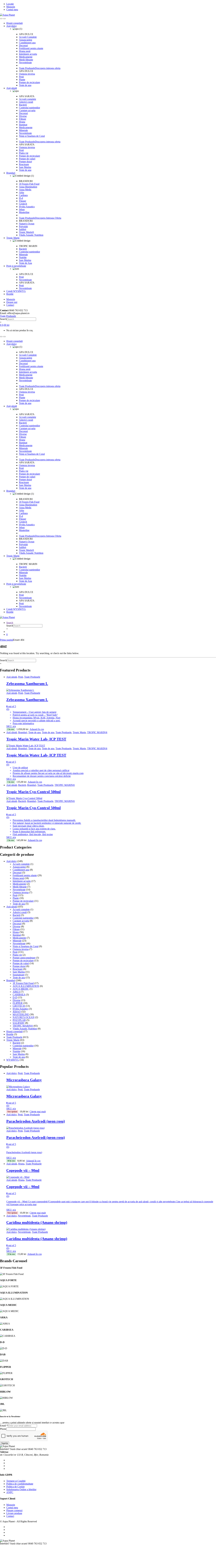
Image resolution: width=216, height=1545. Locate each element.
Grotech (23, 203)
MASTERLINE (21, 1014)
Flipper (22, 201)
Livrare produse (14, 1513)
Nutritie (23, 257)
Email (4, 1425)
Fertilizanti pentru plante (31, 48)
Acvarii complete (27, 99)
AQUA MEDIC (21, 989)
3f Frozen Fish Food (29, 184)
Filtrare (22, 119)
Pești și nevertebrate (16, 266)
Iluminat (23, 124)
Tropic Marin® (26, 232)
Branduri (10, 173)
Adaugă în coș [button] (37, 729)
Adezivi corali (26, 102)
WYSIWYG (12, 1059)
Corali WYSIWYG (16, 291)
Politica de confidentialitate (19, 1483)
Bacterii (23, 104)
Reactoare (24, 164)
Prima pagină (6, 639)
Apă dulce (11, 26)
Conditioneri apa (27, 42)
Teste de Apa (25, 263)
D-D (15, 997)
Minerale (23, 130)
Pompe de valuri (27, 158)
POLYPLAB (19, 1020)
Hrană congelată (14, 23)
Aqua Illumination (28, 186)
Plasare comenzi (14, 1510)
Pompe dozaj (25, 161)
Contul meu (12, 9)
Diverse (23, 116)
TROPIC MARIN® (97, 732)
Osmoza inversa (27, 74)
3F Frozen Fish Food (23, 983)
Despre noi (11, 302)
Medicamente (25, 56)
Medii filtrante (26, 59)
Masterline (24, 212)
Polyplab (23, 226)
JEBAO (17, 1011)
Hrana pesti (24, 51)
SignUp (4, 1443)
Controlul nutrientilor (29, 107)
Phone (3, 1429)
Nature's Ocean (26, 223)
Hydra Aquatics (27, 206)
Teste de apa (25, 85)
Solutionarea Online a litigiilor (21, 1489)
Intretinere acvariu (28, 54)
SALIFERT (19, 1023)
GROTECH (19, 1006)
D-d (21, 198)
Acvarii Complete (28, 37)
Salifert (22, 229)
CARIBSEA (19, 994)
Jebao (22, 209)
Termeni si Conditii (15, 1481)
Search (3, 319)
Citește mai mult (38, 1111)
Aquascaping (25, 39)
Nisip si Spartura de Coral (32, 136)
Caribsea (23, 195)
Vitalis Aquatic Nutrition (31, 235)
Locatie (10, 4)
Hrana (22, 121)
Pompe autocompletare (24, 957)
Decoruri (23, 45)
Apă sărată (11, 88)
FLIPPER (18, 1003)
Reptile (9, 294)
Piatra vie (23, 153)
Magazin (10, 6)
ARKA (16, 991)
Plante (22, 79)
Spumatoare (19, 974)
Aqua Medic (25, 189)
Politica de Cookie (15, 1486)
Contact (10, 305)
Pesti (21, 76)
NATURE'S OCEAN (23, 1017)
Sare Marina (25, 167)
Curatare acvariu (27, 110)
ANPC (9, 1492)
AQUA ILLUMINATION (26, 986)
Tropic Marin (12, 237)
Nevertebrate (25, 62)
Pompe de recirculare (29, 82)
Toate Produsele (32, 677)
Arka (21, 192)
